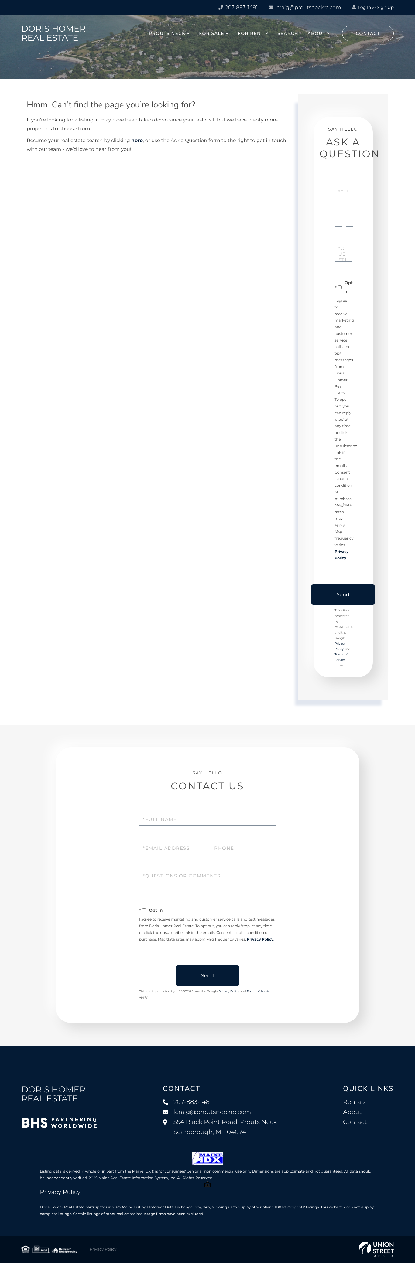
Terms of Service (259, 991)
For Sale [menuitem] (211, 33)
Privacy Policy (260, 939)
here (137, 141)
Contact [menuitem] (355, 1122)
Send (343, 594)
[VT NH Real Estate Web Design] (376, 1249)
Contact (368, 33)
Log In (364, 7)
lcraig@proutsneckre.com (307, 8)
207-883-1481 (241, 8)
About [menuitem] (316, 33)
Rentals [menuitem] (354, 1102)
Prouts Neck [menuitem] (167, 33)
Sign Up (385, 7)
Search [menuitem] (287, 33)
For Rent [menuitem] (251, 33)
